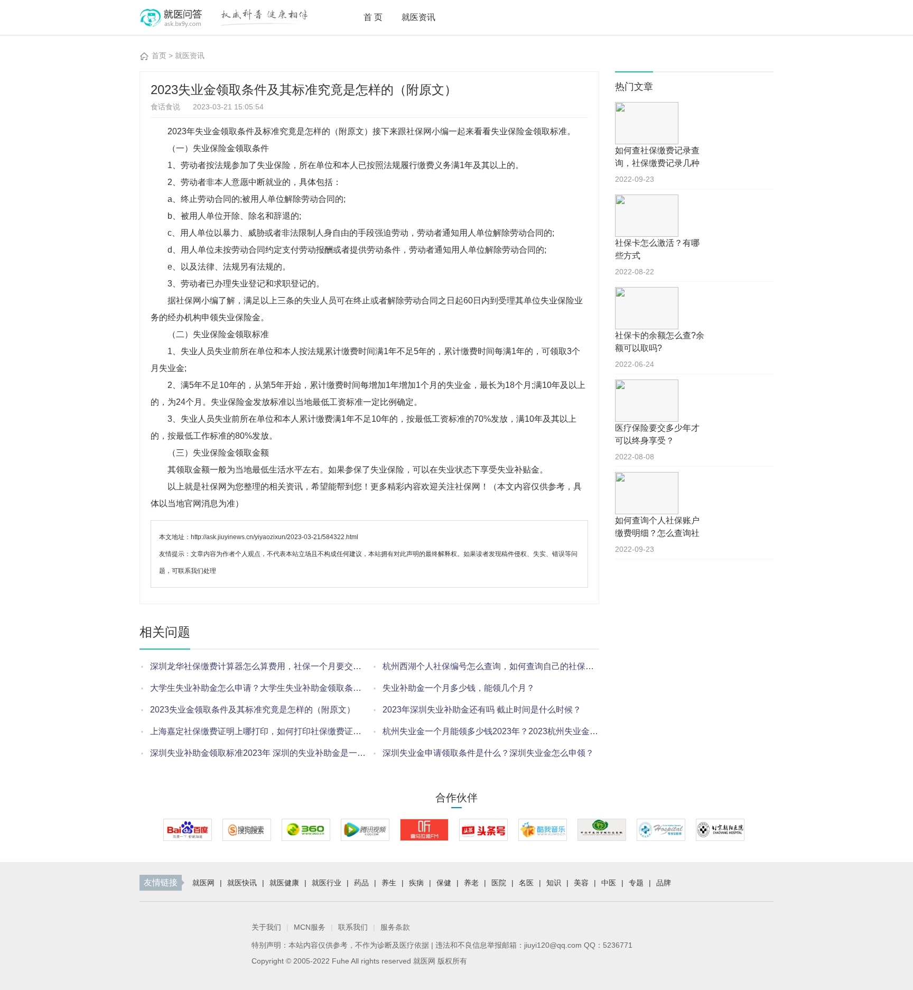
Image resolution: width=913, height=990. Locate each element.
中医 (608, 882)
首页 (374, 17)
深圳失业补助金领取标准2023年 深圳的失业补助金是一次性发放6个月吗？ (258, 752)
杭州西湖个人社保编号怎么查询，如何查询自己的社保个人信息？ (491, 666)
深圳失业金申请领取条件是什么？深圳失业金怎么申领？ (488, 752)
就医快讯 (242, 882)
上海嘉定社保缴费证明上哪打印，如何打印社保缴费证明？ (258, 731)
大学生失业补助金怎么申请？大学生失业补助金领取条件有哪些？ (258, 687)
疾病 (416, 882)
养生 (388, 882)
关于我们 (266, 927)
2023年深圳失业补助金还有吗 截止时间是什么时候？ (482, 709)
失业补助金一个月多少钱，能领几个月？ (459, 687)
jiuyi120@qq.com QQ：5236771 (578, 945)
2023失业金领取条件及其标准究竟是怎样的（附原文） (252, 709)
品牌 (663, 882)
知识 (553, 882)
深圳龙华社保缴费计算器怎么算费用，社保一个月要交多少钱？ (258, 666)
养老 (471, 882)
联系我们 (353, 927)
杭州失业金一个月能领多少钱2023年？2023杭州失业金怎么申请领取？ (491, 731)
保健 (443, 882)
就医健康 (284, 882)
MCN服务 (309, 927)
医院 (498, 882)
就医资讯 (418, 17)
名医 (526, 882)
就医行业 (326, 882)
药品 (361, 882)
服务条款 (395, 927)
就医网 (203, 882)
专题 (636, 882)
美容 (581, 882)
